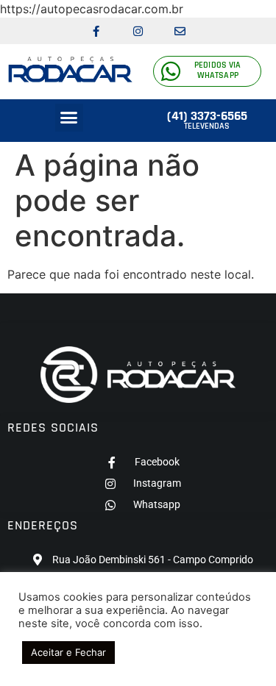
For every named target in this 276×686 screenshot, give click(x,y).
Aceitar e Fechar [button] (68, 652)
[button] (69, 118)
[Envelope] (180, 31)
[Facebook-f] (96, 31)
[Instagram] (138, 31)
